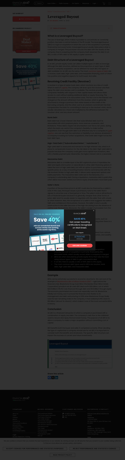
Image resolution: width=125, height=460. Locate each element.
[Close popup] (94, 210)
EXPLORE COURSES (80, 246)
